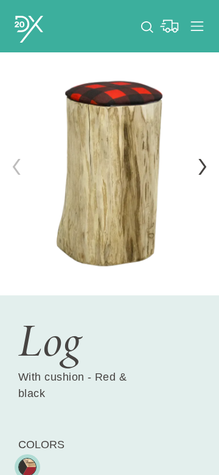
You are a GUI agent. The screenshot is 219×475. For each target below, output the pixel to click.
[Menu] (197, 26)
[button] (202, 166)
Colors (41, 444)
